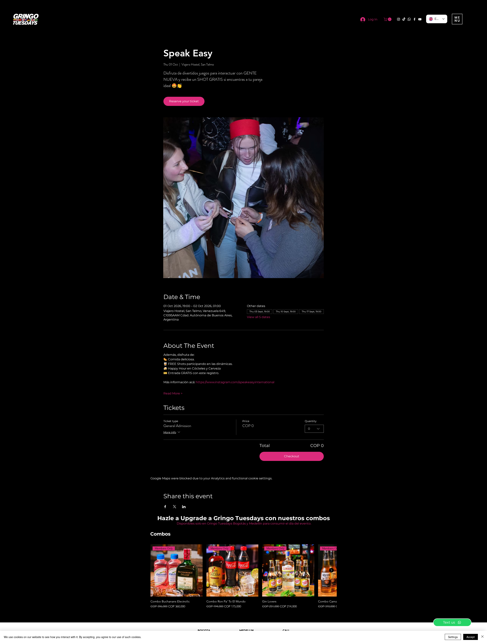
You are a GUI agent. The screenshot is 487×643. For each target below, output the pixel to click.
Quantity (311, 421)
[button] (388, 19)
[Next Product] (331, 570)
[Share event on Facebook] (165, 506)
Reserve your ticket (184, 101)
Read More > (172, 393)
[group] (243, 576)
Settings (453, 637)
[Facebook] (414, 19)
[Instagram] (398, 19)
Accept (470, 637)
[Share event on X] (174, 506)
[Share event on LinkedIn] (184, 506)
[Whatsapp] (409, 19)
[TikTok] (404, 19)
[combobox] (314, 429)
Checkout (291, 456)
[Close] (482, 637)
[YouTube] (420, 19)
